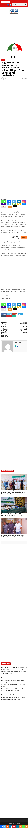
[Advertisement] (14, 28)
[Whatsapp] (3, 201)
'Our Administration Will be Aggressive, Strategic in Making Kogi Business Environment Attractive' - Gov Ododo (6, 329)
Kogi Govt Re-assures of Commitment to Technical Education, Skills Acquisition (13, 536)
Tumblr (4, 316)
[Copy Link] (19, 204)
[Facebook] (9, 201)
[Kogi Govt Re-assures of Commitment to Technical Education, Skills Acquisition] (14, 526)
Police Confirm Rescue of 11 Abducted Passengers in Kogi (14, 667)
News (5, 40)
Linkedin (20, 314)
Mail (15, 316)
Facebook (4, 314)
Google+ (15, 314)
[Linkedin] (19, 201)
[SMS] (14, 204)
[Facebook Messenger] (24, 204)
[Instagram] (24, 201)
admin (7, 78)
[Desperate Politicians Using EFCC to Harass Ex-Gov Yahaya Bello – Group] (14, 505)
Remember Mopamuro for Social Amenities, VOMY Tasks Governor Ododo (22, 327)
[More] (10, 207)
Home (2, 40)
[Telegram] (9, 204)
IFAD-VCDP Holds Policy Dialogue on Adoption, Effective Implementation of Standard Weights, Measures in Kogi (13, 492)
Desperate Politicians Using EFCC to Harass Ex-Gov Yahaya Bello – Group (12, 514)
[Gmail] (3, 207)
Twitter (10, 314)
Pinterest (10, 316)
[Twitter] (14, 201)
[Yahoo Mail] (3, 204)
